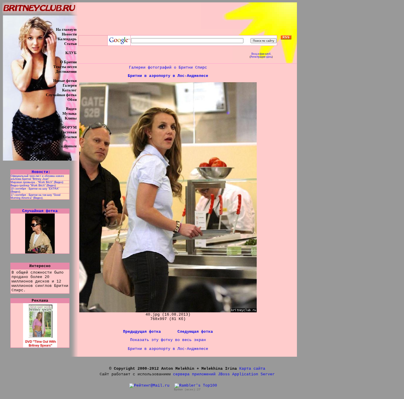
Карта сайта (252, 368)
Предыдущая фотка (143, 331)
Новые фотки (64, 80)
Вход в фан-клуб (261, 53)
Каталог (69, 90)
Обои (72, 99)
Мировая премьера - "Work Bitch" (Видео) (37, 182)
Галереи (69, 85)
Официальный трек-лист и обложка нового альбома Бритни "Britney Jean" (37, 177)
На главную (66, 29)
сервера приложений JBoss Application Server (224, 374)
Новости (69, 34)
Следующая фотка (195, 331)
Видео (71, 108)
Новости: (40, 172)
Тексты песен (64, 66)
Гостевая (68, 132)
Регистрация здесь (261, 56)
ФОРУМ (69, 127)
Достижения (66, 71)
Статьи (70, 43)
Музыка (69, 113)
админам (68, 146)
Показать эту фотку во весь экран (168, 340)
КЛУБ (70, 53)
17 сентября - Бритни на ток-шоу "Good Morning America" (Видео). (35, 196)
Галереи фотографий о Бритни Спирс (168, 67)
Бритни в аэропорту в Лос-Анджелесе (168, 76)
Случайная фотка (61, 95)
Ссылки (69, 137)
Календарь (67, 39)
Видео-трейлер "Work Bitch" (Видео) (33, 185)
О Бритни (68, 62)
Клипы (70, 118)
